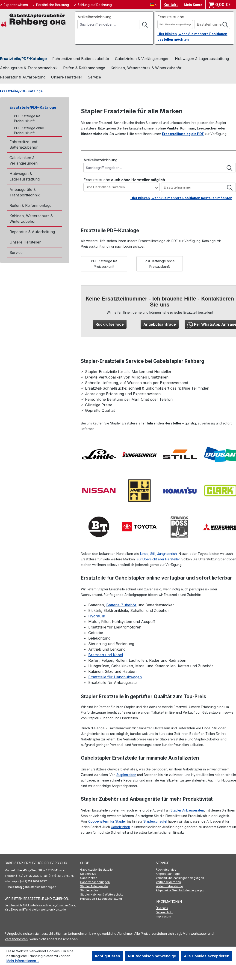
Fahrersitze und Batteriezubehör (23, 144)
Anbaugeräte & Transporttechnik (24, 192)
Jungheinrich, (14, 905)
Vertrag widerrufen (168, 882)
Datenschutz (164, 912)
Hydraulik (96, 616)
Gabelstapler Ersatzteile (96, 869)
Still (152, 554)
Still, (25, 905)
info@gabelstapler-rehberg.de (35, 887)
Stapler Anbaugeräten (187, 810)
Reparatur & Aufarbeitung (32, 231)
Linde (144, 554)
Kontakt (171, 4)
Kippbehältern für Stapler (107, 821)
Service (16, 252)
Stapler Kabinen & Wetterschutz (101, 894)
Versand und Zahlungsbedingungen (180, 878)
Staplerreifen (126, 775)
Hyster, (51, 905)
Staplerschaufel (155, 821)
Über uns (162, 908)
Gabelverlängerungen (95, 882)
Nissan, (41, 905)
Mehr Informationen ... (22, 961)
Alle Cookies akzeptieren (206, 956)
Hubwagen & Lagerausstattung (24, 176)
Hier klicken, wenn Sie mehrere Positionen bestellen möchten (181, 198)
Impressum (163, 916)
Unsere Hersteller (25, 242)
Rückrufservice (110, 324)
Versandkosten (16, 939)
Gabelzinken (120, 827)
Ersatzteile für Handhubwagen (115, 677)
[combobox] (109, 24)
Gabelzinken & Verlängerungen (23, 160)
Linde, (32, 905)
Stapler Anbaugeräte (94, 886)
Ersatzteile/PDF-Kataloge (32, 107)
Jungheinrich (167, 554)
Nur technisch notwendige (152, 956)
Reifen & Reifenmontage (30, 205)
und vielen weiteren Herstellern (47, 909)
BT (24, 909)
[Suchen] (145, 24)
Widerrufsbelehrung (169, 886)
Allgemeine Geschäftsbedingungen (180, 890)
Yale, (8, 909)
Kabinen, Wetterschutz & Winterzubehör (31, 218)
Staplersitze (88, 873)
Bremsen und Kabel (105, 654)
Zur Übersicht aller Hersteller (158, 559)
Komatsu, (62, 905)
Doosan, (16, 909)
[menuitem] (118, 870)
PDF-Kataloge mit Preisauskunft (27, 118)
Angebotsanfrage (159, 324)
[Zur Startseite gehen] (34, 19)
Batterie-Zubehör (121, 605)
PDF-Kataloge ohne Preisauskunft (29, 130)
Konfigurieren (107, 956)
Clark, (72, 905)
